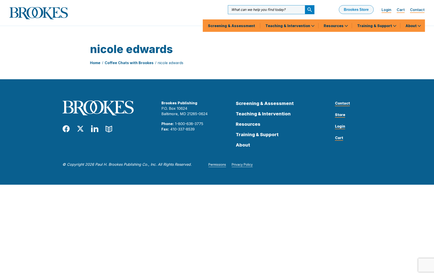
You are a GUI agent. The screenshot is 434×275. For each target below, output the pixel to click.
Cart (401, 9)
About (411, 25)
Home (95, 63)
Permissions (217, 164)
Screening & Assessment (231, 25)
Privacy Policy (242, 164)
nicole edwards (170, 63)
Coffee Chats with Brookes (129, 63)
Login (386, 9)
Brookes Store (356, 10)
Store (340, 114)
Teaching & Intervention (288, 25)
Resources (334, 25)
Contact (417, 9)
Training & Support (375, 25)
